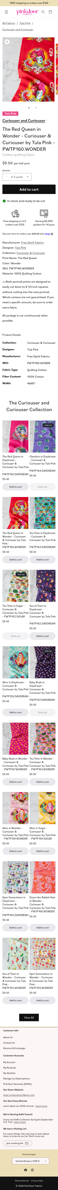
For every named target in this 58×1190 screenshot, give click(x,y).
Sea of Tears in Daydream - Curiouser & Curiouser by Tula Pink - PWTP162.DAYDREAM (42, 614)
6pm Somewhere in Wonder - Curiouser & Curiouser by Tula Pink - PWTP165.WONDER (41, 980)
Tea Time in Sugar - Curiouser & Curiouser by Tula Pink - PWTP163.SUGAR (15, 611)
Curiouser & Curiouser (31, 253)
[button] (6, 11)
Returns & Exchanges (14, 1047)
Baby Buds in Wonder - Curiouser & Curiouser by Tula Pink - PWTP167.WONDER (15, 764)
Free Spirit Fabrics (32, 242)
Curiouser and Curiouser (17, 29)
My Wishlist (9, 1073)
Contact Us (9, 1042)
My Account (9, 1062)
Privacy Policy (37, 1180)
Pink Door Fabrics (33, 1185)
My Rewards (9, 1067)
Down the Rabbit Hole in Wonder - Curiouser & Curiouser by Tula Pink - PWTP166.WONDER (42, 904)
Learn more (41, 1105)
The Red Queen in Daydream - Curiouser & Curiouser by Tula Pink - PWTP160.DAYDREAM (15, 465)
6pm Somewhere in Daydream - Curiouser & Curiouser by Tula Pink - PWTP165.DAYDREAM (15, 906)
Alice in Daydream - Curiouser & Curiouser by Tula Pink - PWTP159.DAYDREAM (15, 689)
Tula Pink (24, 23)
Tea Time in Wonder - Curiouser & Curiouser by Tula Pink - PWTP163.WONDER (42, 764)
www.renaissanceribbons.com (19, 1094)
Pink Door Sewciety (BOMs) (17, 1083)
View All (29, 1017)
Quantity (6, 170)
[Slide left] (21, 107)
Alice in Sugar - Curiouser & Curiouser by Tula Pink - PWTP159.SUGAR (42, 833)
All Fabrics (8, 23)
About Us (8, 1037)
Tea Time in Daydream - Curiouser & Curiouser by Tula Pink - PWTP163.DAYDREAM (42, 539)
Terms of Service (22, 1180)
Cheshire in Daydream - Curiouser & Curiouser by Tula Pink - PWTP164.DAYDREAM (42, 463)
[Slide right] (36, 107)
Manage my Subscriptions (16, 1078)
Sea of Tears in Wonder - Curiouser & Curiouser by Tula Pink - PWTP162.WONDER (14, 980)
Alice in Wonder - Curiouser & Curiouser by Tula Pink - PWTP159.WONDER (15, 833)
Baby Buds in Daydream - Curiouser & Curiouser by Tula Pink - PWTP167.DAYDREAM (42, 690)
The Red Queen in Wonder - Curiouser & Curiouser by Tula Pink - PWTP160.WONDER (14, 539)
